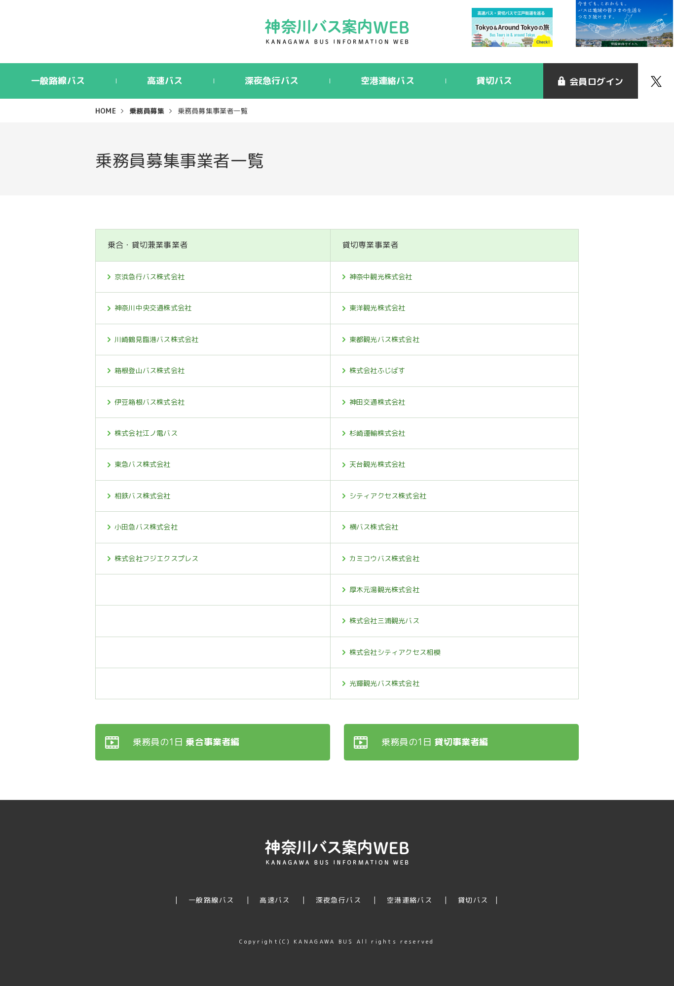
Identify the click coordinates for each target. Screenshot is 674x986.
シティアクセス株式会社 (387, 495)
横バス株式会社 (373, 526)
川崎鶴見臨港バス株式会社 (156, 339)
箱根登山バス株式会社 (149, 370)
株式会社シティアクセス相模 (395, 652)
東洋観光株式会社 (377, 307)
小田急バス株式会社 (146, 526)
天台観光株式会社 (377, 464)
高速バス (165, 81)
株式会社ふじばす (377, 370)
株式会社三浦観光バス (384, 620)
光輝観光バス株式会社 (384, 683)
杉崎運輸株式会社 (377, 433)
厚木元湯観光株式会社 (384, 589)
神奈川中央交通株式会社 (152, 307)
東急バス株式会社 (142, 464)
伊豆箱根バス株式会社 (149, 402)
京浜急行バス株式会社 (149, 276)
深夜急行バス (272, 81)
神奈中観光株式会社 (380, 276)
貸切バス (494, 81)
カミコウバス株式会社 (384, 558)
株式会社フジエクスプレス (156, 558)
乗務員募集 (146, 110)
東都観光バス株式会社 (384, 339)
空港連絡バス (387, 81)
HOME (105, 110)
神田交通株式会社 (377, 402)
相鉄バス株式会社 (142, 495)
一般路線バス (58, 81)
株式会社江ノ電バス (146, 433)
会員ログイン (596, 82)
